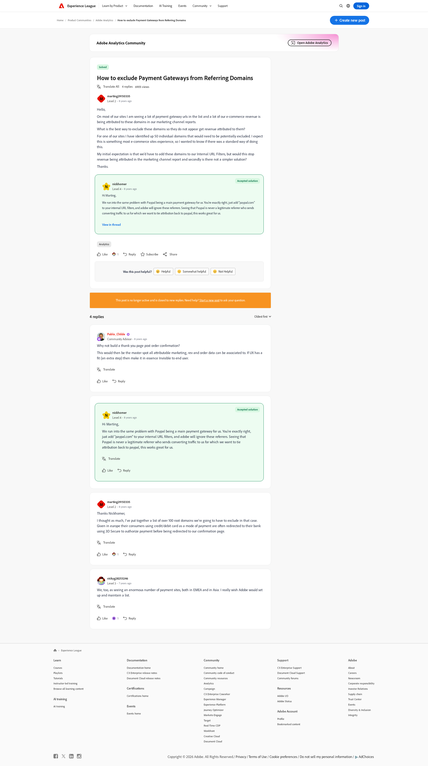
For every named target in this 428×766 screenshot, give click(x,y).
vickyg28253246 (117, 578)
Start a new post (210, 300)
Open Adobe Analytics (312, 43)
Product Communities (79, 20)
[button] (349, 20)
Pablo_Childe (116, 334)
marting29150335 (118, 96)
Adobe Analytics (104, 20)
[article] (179, 358)
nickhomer (119, 184)
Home (60, 20)
